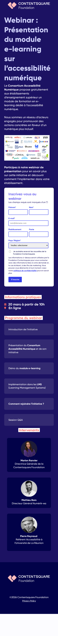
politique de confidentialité (25, 271)
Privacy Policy (29, 600)
